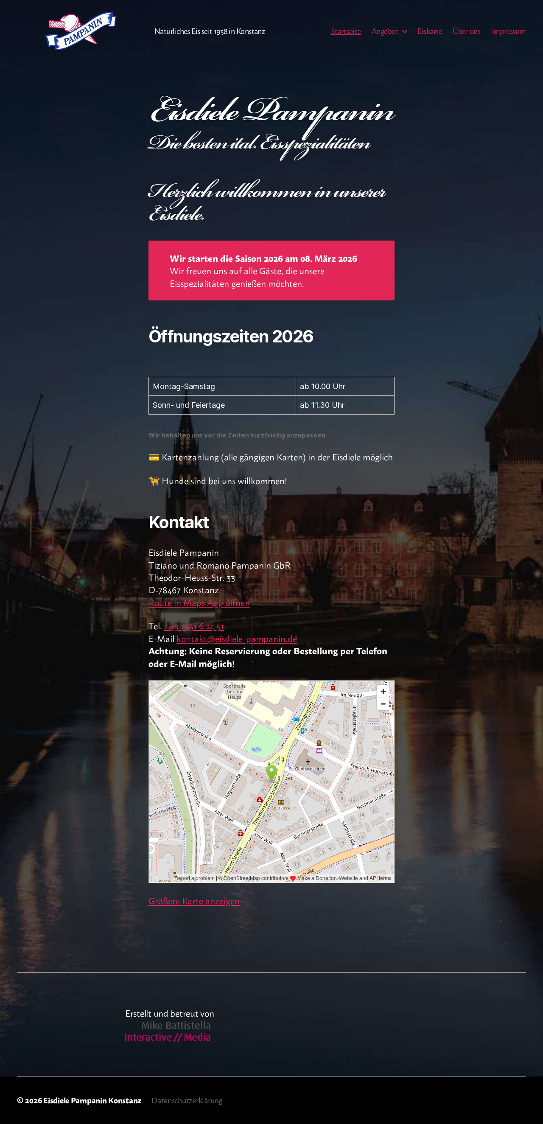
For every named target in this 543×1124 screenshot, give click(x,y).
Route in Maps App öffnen (199, 601)
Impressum (508, 31)
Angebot (385, 31)
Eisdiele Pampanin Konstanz (92, 1099)
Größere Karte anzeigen (194, 900)
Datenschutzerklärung (186, 1099)
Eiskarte (429, 31)
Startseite (346, 31)
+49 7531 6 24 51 (194, 625)
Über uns (466, 31)
